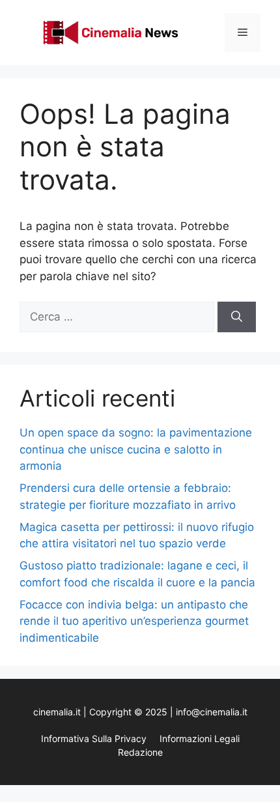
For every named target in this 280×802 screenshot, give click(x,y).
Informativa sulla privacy (94, 738)
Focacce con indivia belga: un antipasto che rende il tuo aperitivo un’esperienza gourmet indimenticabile (134, 621)
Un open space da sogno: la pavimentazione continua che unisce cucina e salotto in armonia (136, 449)
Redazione (140, 752)
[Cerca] (236, 317)
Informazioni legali (200, 738)
